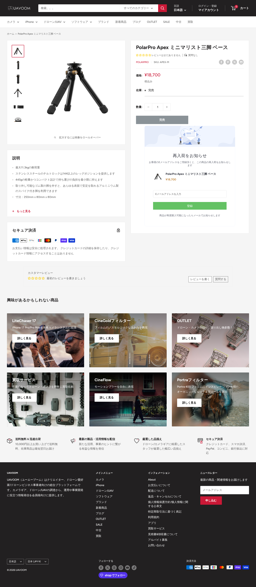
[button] (143, 55)
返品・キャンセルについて (164, 496)
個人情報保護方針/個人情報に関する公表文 (168, 503)
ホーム (10, 33)
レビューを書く (200, 279)
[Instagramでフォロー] (120, 567)
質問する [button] (220, 279)
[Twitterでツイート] (234, 62)
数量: (139, 107)
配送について (156, 490)
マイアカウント (208, 10)
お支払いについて (159, 485)
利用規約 (153, 517)
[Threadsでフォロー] (114, 567)
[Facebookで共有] (221, 62)
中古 (178, 21)
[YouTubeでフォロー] (127, 567)
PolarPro (142, 62)
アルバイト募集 (158, 539)
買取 (190, 21)
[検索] (162, 8)
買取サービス (156, 528)
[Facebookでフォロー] (101, 567)
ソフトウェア (79, 21)
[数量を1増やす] (166, 107)
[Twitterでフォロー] (107, 567)
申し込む (211, 500)
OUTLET (152, 21)
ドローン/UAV (52, 21)
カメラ (11, 21)
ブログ (137, 21)
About (152, 479)
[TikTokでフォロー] (134, 567)
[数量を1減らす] (148, 107)
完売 (162, 119)
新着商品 (120, 21)
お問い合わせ (156, 545)
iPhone (29, 21)
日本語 (12, 561)
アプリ (152, 523)
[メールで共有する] (241, 62)
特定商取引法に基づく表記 (164, 511)
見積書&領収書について (163, 534)
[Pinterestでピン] (228, 62)
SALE (166, 21)
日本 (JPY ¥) (34, 561)
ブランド (103, 21)
